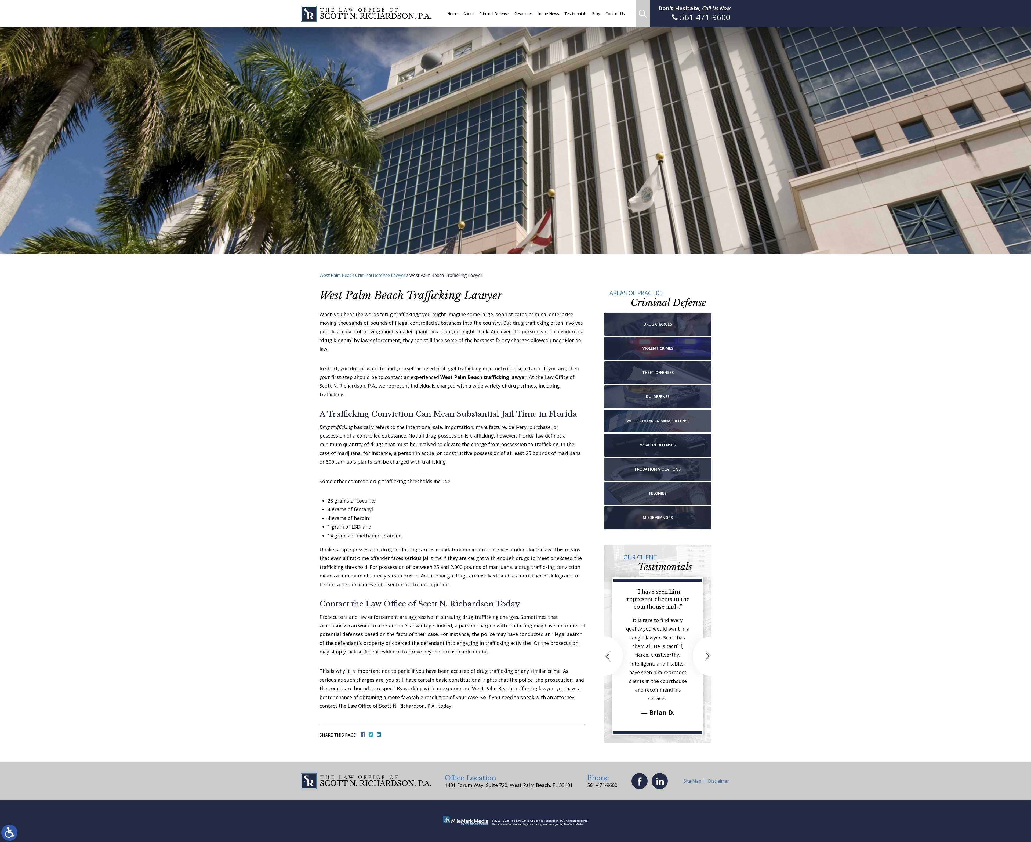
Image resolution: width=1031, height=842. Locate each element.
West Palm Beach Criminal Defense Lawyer (362, 275)
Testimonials (575, 13)
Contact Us (615, 13)
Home (452, 13)
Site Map (692, 781)
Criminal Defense (494, 13)
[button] (615, 656)
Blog (596, 13)
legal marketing (532, 824)
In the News (548, 13)
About (468, 13)
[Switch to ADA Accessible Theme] (9, 833)
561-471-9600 (602, 785)
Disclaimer (718, 781)
